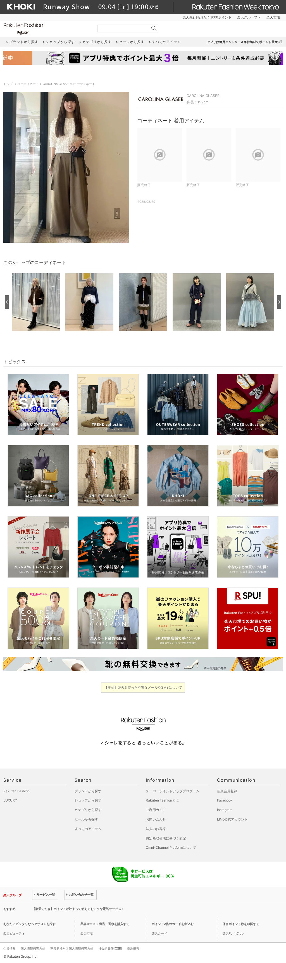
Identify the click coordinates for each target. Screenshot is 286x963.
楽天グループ (247, 17)
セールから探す (86, 819)
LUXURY (10, 800)
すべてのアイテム (88, 829)
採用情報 (133, 948)
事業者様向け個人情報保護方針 (71, 948)
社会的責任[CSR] (110, 948)
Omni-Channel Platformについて (171, 847)
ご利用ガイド (156, 810)
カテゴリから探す (88, 810)
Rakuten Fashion (46, 28)
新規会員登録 (227, 791)
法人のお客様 (156, 829)
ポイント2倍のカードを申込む (173, 924)
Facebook (225, 800)
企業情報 (9, 948)
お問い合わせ (156, 819)
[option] (36, 302)
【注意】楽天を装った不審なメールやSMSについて (143, 687)
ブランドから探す (88, 791)
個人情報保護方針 (33, 948)
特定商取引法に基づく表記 (166, 838)
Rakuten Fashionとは (162, 800)
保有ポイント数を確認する (241, 924)
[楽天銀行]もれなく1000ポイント (207, 17)
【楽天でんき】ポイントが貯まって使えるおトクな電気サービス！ (78, 909)
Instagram (224, 810)
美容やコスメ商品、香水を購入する (105, 924)
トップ (8, 84)
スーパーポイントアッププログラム (172, 791)
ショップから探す (88, 800)
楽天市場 (273, 17)
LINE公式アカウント (232, 819)
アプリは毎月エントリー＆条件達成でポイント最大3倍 (245, 42)
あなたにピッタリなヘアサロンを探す (29, 924)
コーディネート (28, 84)
